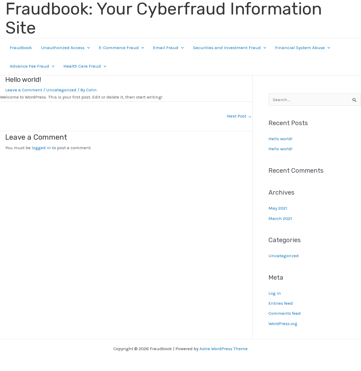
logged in (41, 147)
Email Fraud (165, 47)
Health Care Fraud (82, 66)
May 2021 (278, 208)
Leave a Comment (23, 89)
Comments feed (285, 313)
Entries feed (281, 303)
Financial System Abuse (300, 47)
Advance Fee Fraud (29, 66)
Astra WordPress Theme (224, 348)
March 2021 (280, 218)
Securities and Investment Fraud (227, 47)
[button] (87, 47)
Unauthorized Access (63, 47)
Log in (275, 293)
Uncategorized (61, 89)
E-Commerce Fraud (119, 47)
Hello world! (280, 138)
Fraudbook (21, 47)
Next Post (239, 116)
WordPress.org (283, 323)
